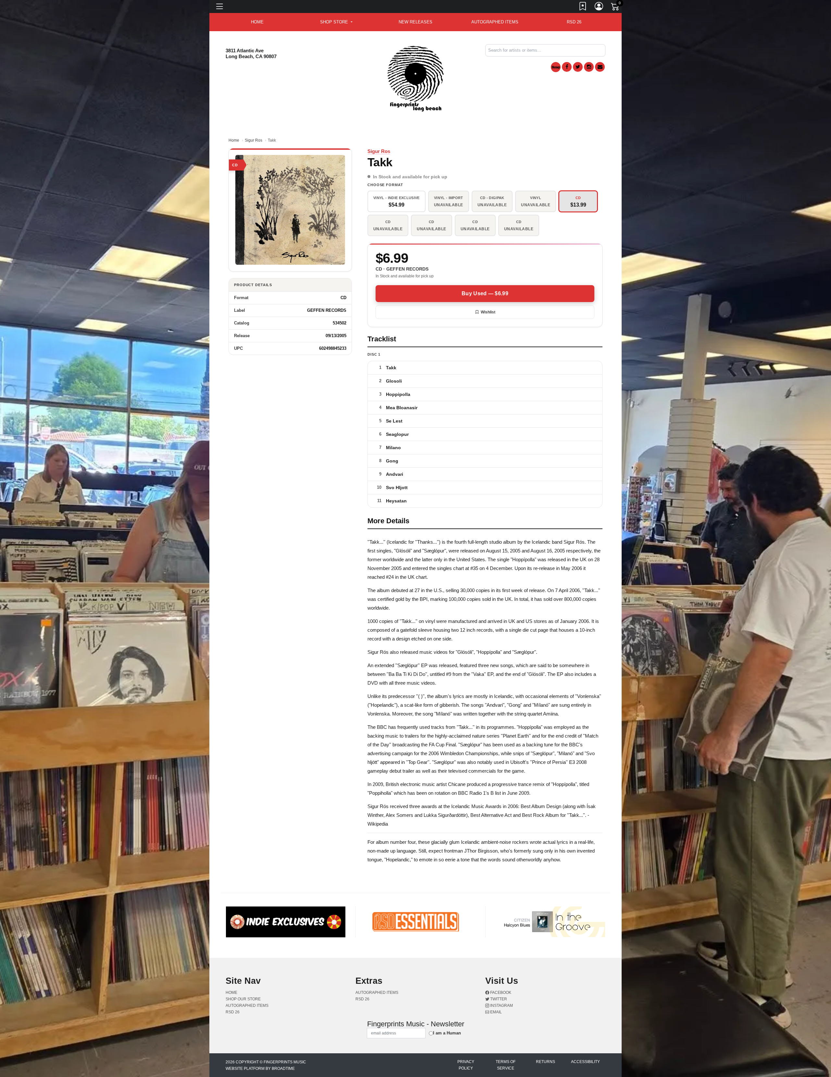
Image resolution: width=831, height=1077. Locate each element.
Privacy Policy (465, 1065)
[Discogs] (555, 67)
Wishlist (488, 312)
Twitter (498, 999)
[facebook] (566, 66)
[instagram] (588, 66)
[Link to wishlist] (583, 7)
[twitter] (577, 66)
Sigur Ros (253, 140)
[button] (336, 22)
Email (495, 1012)
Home (234, 140)
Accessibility (585, 1061)
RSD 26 (574, 21)
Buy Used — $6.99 (485, 293)
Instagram (501, 1005)
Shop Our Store (243, 999)
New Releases (415, 21)
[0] (615, 8)
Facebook (500, 992)
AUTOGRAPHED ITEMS (494, 21)
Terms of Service (505, 1065)
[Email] (599, 66)
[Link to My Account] (599, 7)
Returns (545, 1061)
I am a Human (447, 1033)
